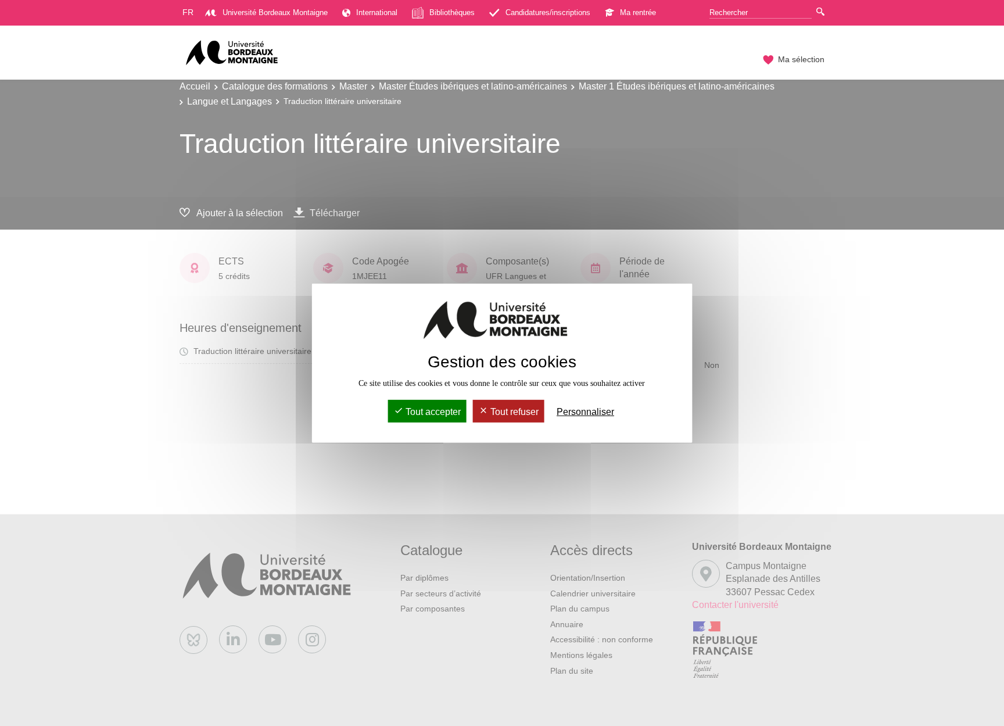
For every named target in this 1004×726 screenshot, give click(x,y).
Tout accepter (432, 412)
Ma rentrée (638, 12)
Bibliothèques (452, 12)
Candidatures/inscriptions (547, 12)
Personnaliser (585, 412)
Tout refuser (513, 412)
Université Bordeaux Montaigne (275, 12)
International (376, 12)
